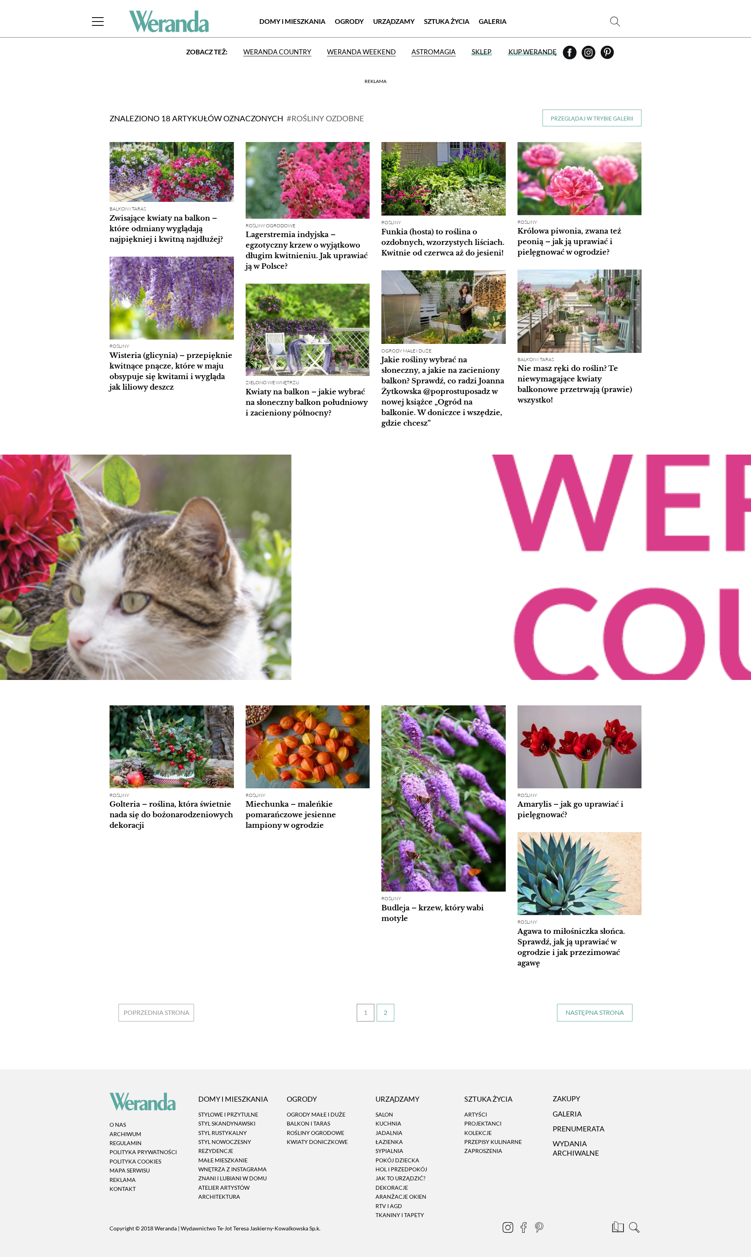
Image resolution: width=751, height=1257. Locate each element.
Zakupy (566, 1099)
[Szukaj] (615, 21)
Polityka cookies (135, 1161)
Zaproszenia (483, 1151)
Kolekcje (478, 1132)
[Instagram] (589, 55)
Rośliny (391, 222)
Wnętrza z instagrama (232, 1169)
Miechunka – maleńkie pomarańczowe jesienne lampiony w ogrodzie (291, 815)
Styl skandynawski (226, 1123)
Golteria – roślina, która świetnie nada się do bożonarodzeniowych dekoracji (171, 815)
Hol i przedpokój (401, 1169)
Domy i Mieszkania (292, 21)
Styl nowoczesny (224, 1141)
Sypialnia (389, 1151)
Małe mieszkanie (223, 1160)
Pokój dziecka (397, 1160)
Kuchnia (388, 1123)
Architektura (219, 1196)
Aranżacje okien (401, 1196)
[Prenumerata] (618, 1228)
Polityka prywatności (143, 1152)
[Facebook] (570, 55)
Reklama (123, 1179)
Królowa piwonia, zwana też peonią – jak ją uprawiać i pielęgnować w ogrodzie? (569, 242)
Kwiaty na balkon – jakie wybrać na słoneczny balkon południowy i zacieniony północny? (307, 403)
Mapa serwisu (130, 1170)
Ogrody (349, 21)
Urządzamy (394, 21)
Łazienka (389, 1141)
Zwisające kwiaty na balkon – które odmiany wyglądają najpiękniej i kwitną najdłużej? (166, 229)
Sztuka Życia (446, 21)
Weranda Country (277, 52)
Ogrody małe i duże (406, 351)
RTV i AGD (389, 1206)
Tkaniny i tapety (400, 1215)
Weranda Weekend (361, 52)
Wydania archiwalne (576, 1148)
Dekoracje (392, 1187)
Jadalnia (389, 1132)
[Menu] (98, 21)
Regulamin (126, 1143)
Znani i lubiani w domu (232, 1178)
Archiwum (125, 1134)
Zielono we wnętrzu (272, 383)
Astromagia (433, 52)
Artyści (475, 1114)
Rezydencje (215, 1151)
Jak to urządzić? (401, 1178)
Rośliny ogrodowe (270, 225)
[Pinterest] (607, 55)
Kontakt (123, 1188)
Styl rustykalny (222, 1132)
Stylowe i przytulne (228, 1114)
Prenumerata (578, 1128)
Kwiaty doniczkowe (317, 1141)
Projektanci (482, 1123)
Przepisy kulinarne (493, 1141)
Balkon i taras (128, 209)
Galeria (493, 21)
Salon (384, 1114)
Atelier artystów (224, 1187)
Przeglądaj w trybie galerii (592, 118)
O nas (118, 1124)
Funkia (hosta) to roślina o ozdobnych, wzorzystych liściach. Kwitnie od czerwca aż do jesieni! (443, 242)
